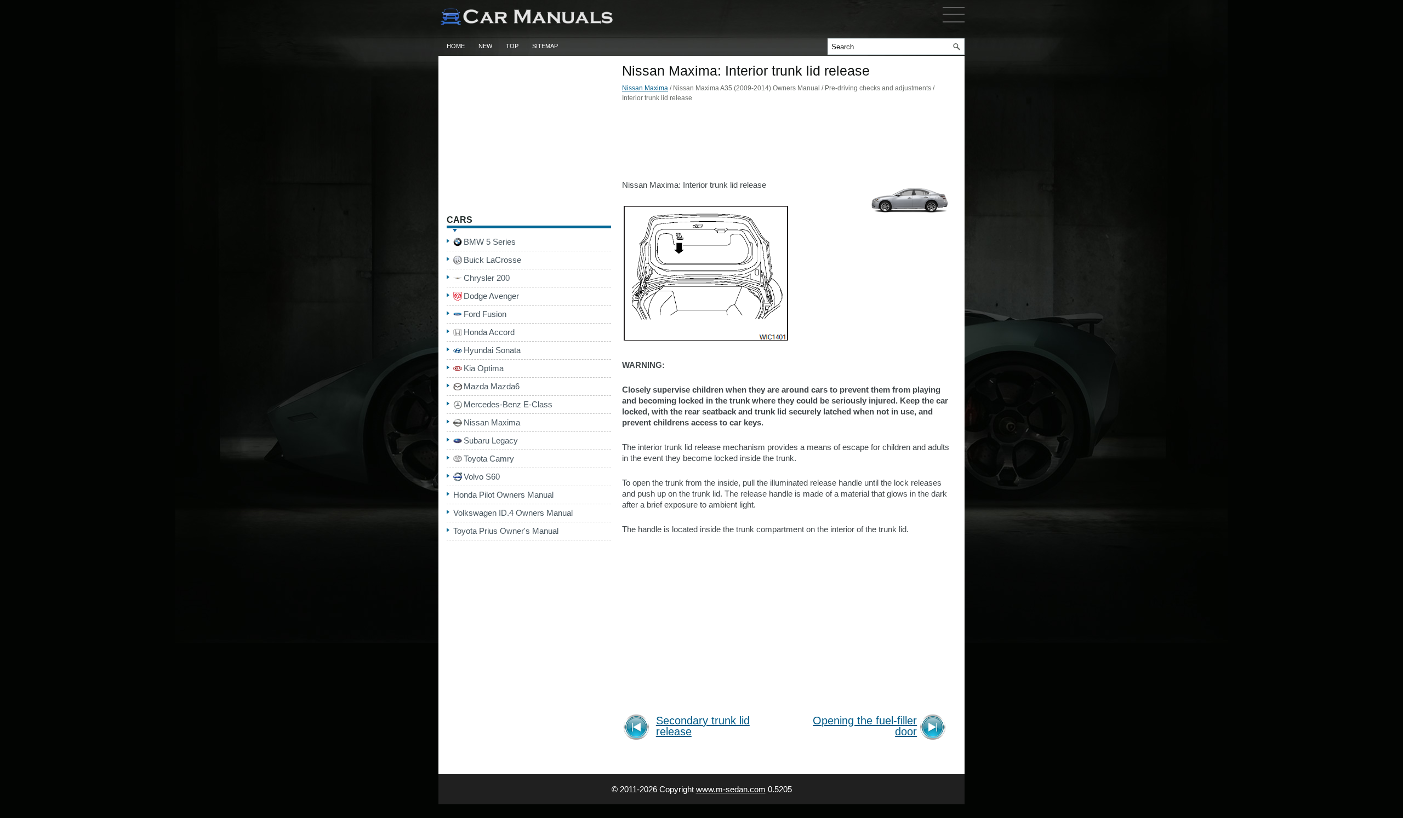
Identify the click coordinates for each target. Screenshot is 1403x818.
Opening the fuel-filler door (865, 726)
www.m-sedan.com (731, 789)
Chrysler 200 (487, 278)
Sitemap (545, 46)
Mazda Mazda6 (492, 386)
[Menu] (954, 25)
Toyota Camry (489, 458)
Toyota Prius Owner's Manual (505, 530)
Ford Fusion (485, 314)
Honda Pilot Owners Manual (503, 494)
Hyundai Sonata (492, 350)
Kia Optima (484, 368)
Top (512, 46)
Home (456, 46)
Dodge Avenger (491, 296)
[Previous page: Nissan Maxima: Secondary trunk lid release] (638, 728)
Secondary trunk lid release (703, 726)
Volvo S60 (482, 476)
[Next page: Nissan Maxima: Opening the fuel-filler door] (935, 728)
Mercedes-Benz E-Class (508, 404)
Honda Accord (489, 332)
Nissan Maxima (645, 88)
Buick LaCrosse (492, 259)
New (485, 46)
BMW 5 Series (490, 241)
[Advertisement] (786, 144)
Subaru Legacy (491, 440)
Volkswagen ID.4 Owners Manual (513, 512)
